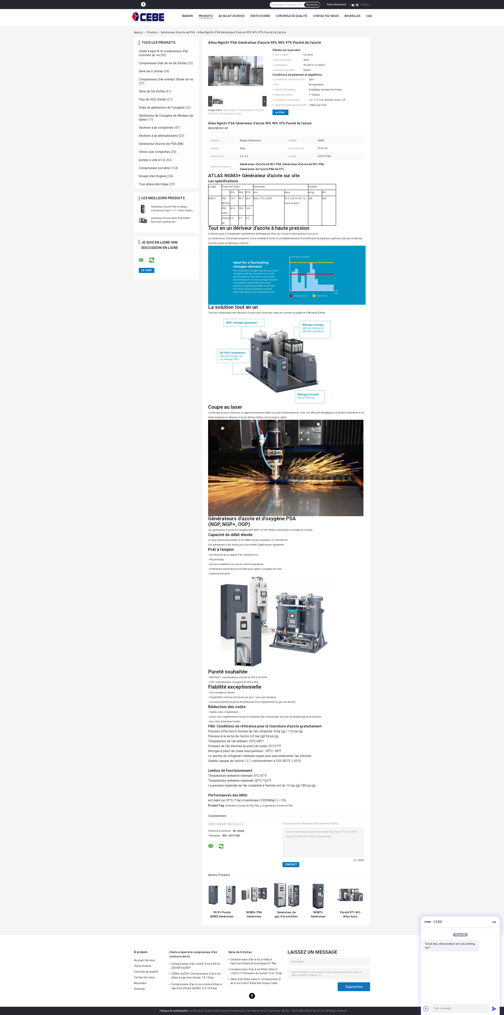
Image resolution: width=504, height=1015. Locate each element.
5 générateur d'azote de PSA (277, 805)
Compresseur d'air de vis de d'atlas (163, 63)
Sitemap (139, 988)
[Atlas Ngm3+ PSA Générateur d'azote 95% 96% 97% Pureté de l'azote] (235, 71)
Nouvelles (352, 16)
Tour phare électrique (154, 184)
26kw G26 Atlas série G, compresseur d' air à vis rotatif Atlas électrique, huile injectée (255, 982)
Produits (206, 16)
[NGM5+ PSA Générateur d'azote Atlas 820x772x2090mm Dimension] (254, 895)
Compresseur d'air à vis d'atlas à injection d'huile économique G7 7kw (253, 961)
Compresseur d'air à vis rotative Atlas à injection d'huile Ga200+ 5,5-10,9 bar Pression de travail (196, 987)
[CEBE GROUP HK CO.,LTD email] (144, 260)
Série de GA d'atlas (152, 91)
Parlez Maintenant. (337, 4)
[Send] (494, 1008)
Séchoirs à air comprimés (156, 127)
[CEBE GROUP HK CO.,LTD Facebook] (143, 4)
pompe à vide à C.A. (152, 160)
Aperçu (138, 32)
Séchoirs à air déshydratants (158, 136)
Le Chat (280, 112)
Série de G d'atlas (151, 71)
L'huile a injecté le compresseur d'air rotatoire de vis (193, 954)
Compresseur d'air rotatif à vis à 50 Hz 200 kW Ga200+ (195, 965)
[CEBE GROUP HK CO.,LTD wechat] (154, 260)
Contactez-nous (326, 16)
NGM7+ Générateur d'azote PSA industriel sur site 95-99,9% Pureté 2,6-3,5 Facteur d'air (318, 914)
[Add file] (426, 1008)
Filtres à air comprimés (154, 152)
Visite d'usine (260, 16)
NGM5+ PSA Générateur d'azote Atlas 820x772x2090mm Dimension (254, 914)
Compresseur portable (154, 168)
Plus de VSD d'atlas (152, 99)
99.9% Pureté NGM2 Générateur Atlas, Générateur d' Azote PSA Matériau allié (222, 914)
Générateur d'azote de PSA (178, 32)
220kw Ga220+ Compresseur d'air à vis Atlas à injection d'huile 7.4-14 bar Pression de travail (196, 976)
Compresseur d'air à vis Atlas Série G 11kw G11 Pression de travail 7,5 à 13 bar (256, 971)
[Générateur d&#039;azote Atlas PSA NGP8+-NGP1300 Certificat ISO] (142, 220)
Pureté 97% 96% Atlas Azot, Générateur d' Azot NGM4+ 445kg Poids (350, 914)
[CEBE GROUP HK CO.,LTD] (148, 17)
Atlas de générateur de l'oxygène (162, 107)
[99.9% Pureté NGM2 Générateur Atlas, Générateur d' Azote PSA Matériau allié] (222, 895)
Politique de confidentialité (174, 1010)
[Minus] (494, 922)
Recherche (312, 4)
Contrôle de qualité (291, 16)
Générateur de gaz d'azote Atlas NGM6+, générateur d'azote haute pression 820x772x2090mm (286, 914)
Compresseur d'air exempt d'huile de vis (166, 79)
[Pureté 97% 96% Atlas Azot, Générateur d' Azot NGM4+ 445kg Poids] (350, 895)
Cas (369, 16)
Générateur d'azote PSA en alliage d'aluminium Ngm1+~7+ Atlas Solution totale (172, 210)
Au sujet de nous (231, 16)
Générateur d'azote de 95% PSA (242, 805)
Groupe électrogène (153, 176)
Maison (187, 16)
